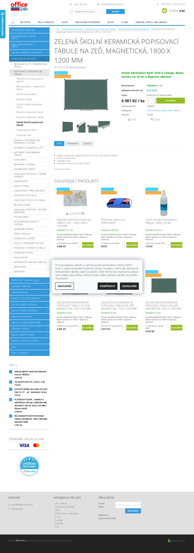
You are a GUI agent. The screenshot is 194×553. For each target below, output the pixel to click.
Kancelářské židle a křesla (22, 45)
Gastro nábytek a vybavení (26, 52)
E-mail (101, 503)
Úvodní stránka (12, 22)
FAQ (57, 526)
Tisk (134, 119)
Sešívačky (19, 271)
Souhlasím (129, 286)
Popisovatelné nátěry (26, 130)
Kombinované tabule (26, 94)
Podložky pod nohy (25, 195)
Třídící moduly (22, 233)
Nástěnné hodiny (24, 229)
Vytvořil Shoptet (178, 540)
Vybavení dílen (19, 292)
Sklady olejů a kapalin (24, 304)
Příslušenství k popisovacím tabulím (29, 80)
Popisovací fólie (24, 135)
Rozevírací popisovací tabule (30, 117)
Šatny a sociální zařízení (25, 298)
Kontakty (59, 520)
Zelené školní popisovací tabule (29, 123)
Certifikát (59, 523)
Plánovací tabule (24, 99)
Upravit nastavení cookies (60, 540)
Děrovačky (20, 266)
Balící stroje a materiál (24, 310)
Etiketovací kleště (24, 238)
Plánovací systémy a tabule (29, 247)
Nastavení (64, 286)
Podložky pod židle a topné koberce (30, 175)
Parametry (72, 143)
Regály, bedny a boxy (23, 334)
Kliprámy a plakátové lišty (29, 147)
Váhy (14, 346)
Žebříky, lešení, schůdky (25, 340)
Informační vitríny (24, 169)
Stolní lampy (21, 216)
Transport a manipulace (25, 280)
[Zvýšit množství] (155, 99)
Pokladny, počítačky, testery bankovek (30, 211)
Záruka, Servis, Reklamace (151, 22)
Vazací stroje (21, 185)
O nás (124, 22)
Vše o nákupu (46, 22)
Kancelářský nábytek (23, 30)
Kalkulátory (21, 257)
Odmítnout (107, 286)
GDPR (65, 22)
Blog (111, 22)
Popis (59, 143)
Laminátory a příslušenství (29, 190)
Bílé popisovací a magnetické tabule (30, 88)
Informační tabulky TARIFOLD (30, 262)
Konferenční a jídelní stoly (23, 37)
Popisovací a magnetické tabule (28, 73)
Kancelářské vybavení (23, 58)
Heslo (101, 506)
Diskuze (88, 143)
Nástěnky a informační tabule (27, 154)
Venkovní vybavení (21, 316)
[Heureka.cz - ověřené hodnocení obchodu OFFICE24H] (29, 465)
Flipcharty (20, 159)
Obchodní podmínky (87, 22)
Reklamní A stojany (24, 164)
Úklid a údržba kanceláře (26, 322)
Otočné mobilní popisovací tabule (29, 105)
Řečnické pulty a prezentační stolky (30, 65)
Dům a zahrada (19, 353)
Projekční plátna (23, 252)
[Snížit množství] (155, 102)
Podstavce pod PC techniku (30, 200)
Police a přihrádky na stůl (29, 243)
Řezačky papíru (22, 204)
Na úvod (25, 22)
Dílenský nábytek (21, 286)
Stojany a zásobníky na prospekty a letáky (27, 141)
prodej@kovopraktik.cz (22, 504)
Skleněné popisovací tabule (29, 112)
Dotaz (157, 119)
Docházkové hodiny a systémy (26, 223)
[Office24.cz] (26, 6)
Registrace (179, 4)
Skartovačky (21, 181)
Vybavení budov (20, 328)
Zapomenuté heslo (107, 518)
